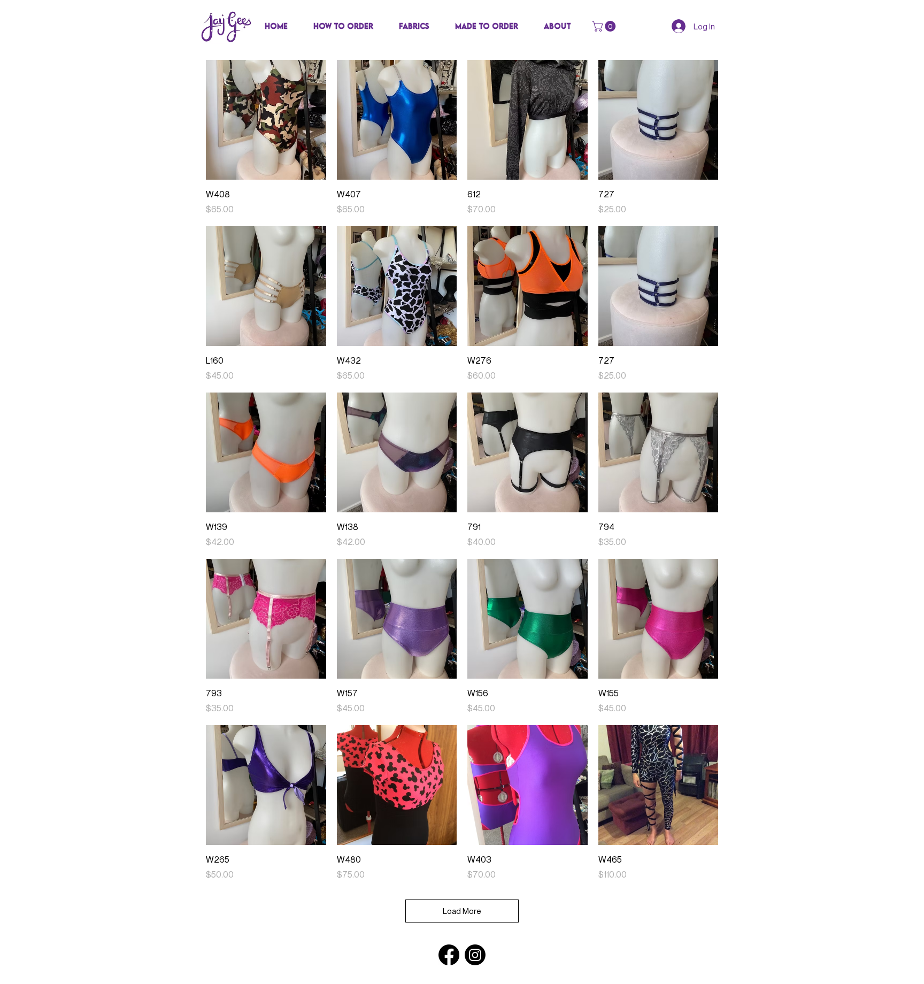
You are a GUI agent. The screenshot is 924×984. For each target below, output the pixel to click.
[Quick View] (266, 120)
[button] (414, 26)
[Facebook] (448, 954)
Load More (462, 911)
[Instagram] (475, 954)
